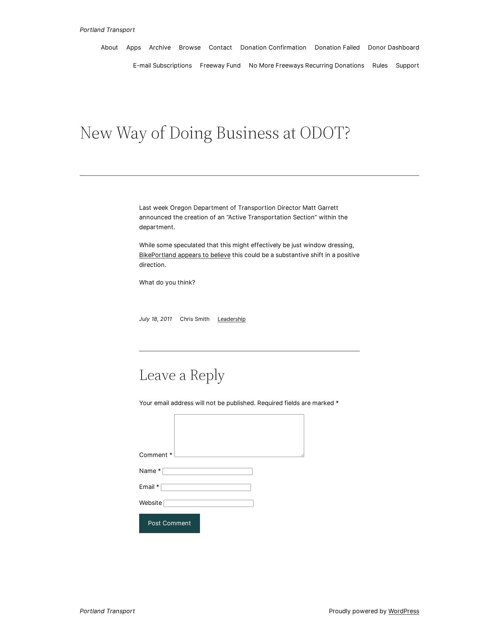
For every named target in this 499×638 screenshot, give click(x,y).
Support (407, 65)
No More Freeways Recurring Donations (306, 65)
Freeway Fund (220, 65)
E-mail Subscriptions (162, 65)
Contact (220, 47)
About (109, 47)
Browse (190, 47)
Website (150, 502)
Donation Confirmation (273, 47)
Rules (380, 65)
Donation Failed (337, 47)
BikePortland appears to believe (184, 254)
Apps (133, 47)
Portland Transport (107, 29)
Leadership (232, 318)
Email (149, 486)
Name (150, 470)
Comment (155, 454)
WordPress (403, 611)
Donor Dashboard (393, 47)
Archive (160, 47)
